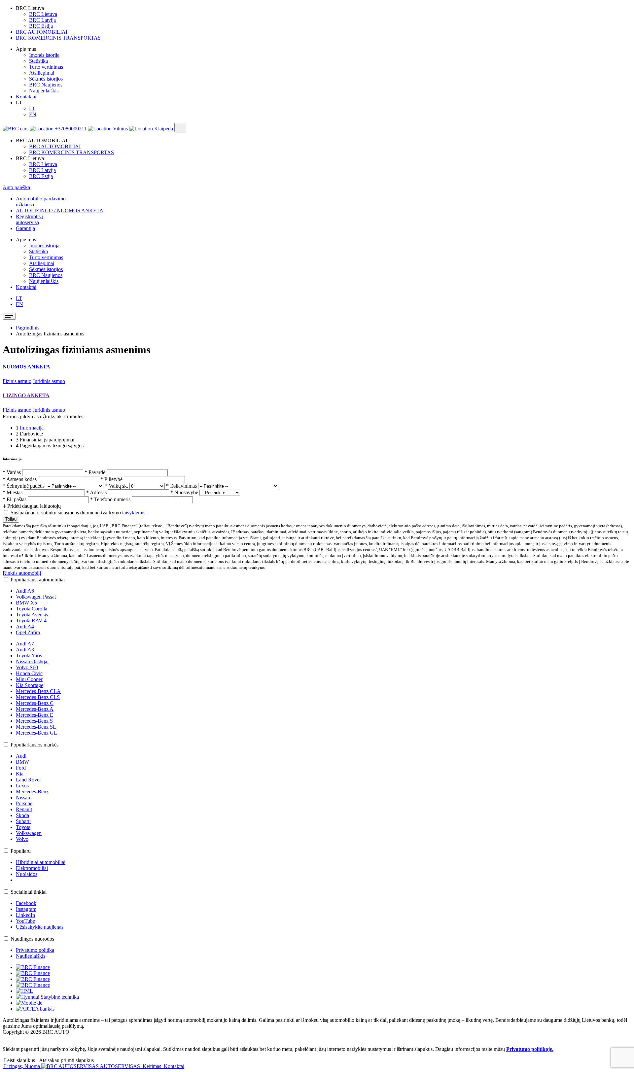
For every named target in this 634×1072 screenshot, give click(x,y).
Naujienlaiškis (43, 90)
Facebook (26, 903)
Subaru (23, 821)
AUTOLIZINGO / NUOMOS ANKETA (59, 210)
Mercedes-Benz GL (36, 733)
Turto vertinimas (46, 67)
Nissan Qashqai (32, 661)
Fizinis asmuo (17, 381)
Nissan (23, 797)
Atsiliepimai (41, 73)
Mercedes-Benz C (34, 703)
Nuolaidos (26, 874)
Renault (24, 809)
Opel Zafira (28, 632)
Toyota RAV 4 (31, 620)
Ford (21, 768)
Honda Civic (29, 673)
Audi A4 (25, 626)
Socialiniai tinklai (29, 892)
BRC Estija (41, 26)
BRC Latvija (42, 20)
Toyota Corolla (31, 608)
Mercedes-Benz (32, 791)
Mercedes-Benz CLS (38, 697)
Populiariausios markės (34, 744)
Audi (21, 756)
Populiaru (21, 851)
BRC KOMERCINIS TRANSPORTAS (58, 38)
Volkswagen (29, 833)
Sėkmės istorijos (46, 79)
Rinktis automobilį (22, 573)
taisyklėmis (133, 512)
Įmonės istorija (44, 55)
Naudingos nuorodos (32, 939)
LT (32, 108)
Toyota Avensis (32, 614)
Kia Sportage (29, 685)
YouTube (25, 921)
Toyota (23, 827)
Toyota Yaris (29, 655)
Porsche (24, 803)
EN (32, 114)
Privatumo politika (35, 950)
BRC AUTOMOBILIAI (41, 32)
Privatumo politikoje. (529, 1049)
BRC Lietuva (43, 14)
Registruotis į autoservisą (29, 219)
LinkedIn (25, 915)
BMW (22, 762)
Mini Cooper (29, 679)
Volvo (22, 839)
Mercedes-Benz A (34, 709)
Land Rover (28, 779)
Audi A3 (25, 649)
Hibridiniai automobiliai (40, 862)
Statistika (38, 61)
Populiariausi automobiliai (38, 579)
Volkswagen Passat (36, 597)
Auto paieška (16, 187)
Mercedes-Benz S (34, 721)
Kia (19, 774)
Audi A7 (25, 643)
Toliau (11, 519)
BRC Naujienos (45, 84)
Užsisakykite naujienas (39, 927)
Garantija (25, 228)
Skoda (22, 815)
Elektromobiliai (32, 868)
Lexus (22, 785)
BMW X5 (26, 602)
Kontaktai (26, 96)
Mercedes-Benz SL (36, 727)
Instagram (26, 909)
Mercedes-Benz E (34, 715)
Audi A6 (25, 591)
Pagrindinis (27, 327)
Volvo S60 (27, 667)
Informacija (32, 428)
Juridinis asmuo (49, 381)
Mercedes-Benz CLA (38, 691)
